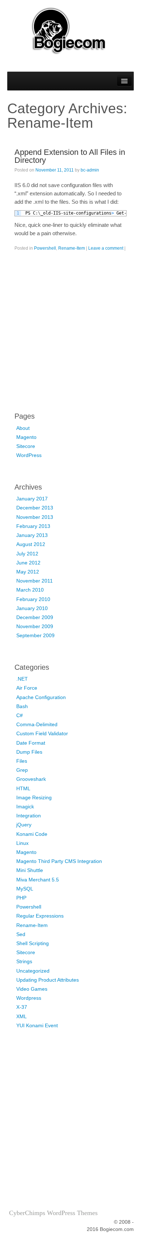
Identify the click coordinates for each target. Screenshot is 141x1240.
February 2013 (33, 526)
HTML (23, 788)
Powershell (45, 248)
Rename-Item (71, 248)
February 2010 (33, 599)
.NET (22, 679)
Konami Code (31, 834)
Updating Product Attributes (47, 980)
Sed (20, 934)
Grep (22, 770)
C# (19, 715)
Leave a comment (105, 248)
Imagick (25, 806)
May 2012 (27, 572)
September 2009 (35, 635)
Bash (22, 706)
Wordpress (28, 998)
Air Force (26, 688)
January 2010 (32, 608)
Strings (24, 961)
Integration (28, 815)
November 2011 (34, 581)
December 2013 (34, 508)
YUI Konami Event (37, 1025)
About (23, 428)
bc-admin (90, 170)
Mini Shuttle (29, 870)
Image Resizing (34, 797)
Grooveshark (31, 779)
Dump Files (29, 752)
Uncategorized (33, 971)
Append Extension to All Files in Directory (69, 156)
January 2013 (32, 535)
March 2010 (30, 590)
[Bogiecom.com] (70, 30)
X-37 (21, 1007)
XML (21, 1016)
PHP (21, 898)
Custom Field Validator (42, 733)
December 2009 (34, 617)
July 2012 (27, 553)
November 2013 (34, 517)
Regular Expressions (40, 916)
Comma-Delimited (36, 724)
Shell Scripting (32, 943)
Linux (22, 843)
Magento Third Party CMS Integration (59, 861)
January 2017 (32, 498)
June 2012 (28, 563)
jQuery (23, 825)
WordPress (29, 455)
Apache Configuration (41, 697)
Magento (26, 437)
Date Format (30, 743)
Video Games (31, 989)
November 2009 (34, 626)
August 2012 (30, 544)
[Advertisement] (70, 335)
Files (21, 761)
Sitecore (25, 446)
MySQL (24, 889)
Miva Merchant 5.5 (37, 880)
